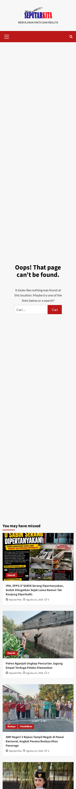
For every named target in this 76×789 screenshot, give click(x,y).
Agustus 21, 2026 (34, 599)
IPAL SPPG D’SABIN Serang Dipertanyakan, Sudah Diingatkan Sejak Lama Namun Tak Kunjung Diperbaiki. (35, 590)
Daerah (11, 575)
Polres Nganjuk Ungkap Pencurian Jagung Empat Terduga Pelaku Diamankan (34, 665)
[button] (7, 36)
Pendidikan (26, 726)
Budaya (11, 726)
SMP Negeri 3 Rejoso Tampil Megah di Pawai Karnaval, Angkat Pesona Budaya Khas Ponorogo (35, 741)
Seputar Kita (15, 599)
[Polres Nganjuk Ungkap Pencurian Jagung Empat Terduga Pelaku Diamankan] (38, 634)
